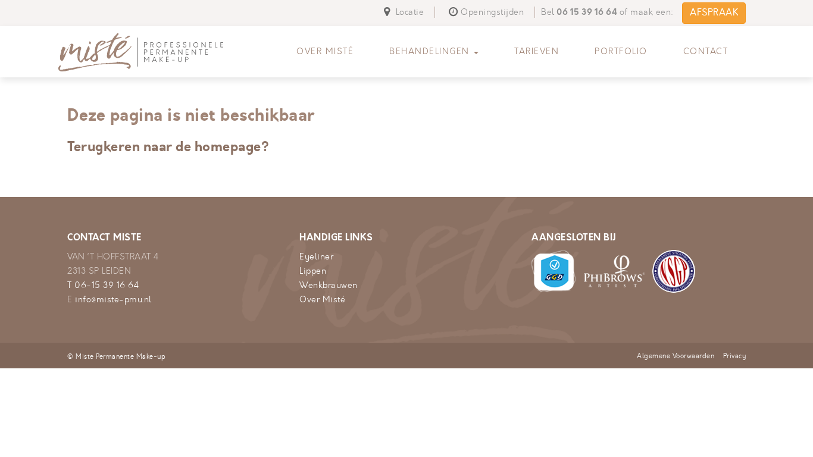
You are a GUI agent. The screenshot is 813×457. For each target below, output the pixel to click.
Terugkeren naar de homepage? (168, 146)
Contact (705, 51)
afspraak (714, 12)
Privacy (734, 356)
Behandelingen (431, 51)
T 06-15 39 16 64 (103, 285)
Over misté (325, 51)
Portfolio (621, 51)
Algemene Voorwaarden (675, 356)
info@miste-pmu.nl (113, 299)
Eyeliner (316, 256)
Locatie (408, 12)
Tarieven (536, 51)
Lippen (312, 271)
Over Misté (322, 299)
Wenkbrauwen (328, 285)
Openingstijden (492, 12)
